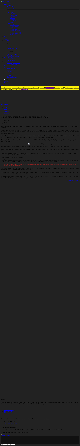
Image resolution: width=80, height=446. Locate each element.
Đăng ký (6, 82)
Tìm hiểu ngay (50, 88)
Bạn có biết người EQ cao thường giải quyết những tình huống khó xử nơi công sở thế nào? (27, 88)
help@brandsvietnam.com (10, 423)
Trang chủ (6, 111)
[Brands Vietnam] (5, 1)
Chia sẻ (5, 107)
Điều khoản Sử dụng (9, 410)
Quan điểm (6, 113)
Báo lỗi (5, 109)
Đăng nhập (6, 81)
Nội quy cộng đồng (8, 412)
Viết (2, 85)
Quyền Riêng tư (8, 411)
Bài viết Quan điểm (4, 104)
